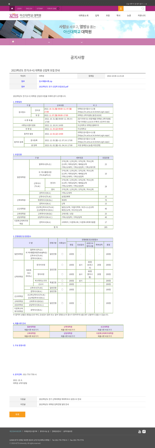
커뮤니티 (142, 15)
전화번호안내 (56, 431)
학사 (118, 15)
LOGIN (19, 8)
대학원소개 (83, 15)
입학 (97, 15)
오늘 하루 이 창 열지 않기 (134, 4)
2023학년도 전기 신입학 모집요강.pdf (53, 86)
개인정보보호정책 (15, 431)
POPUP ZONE (52, 8)
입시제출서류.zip (45, 81)
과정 (108, 15)
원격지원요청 (67, 431)
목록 (17, 414)
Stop (9, 4)
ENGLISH (29, 8)
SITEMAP (40, 8)
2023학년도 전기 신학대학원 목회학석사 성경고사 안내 (60, 399)
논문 (129, 15)
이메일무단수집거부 (30, 431)
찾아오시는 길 (44, 431)
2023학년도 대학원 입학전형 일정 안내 (54, 404)
